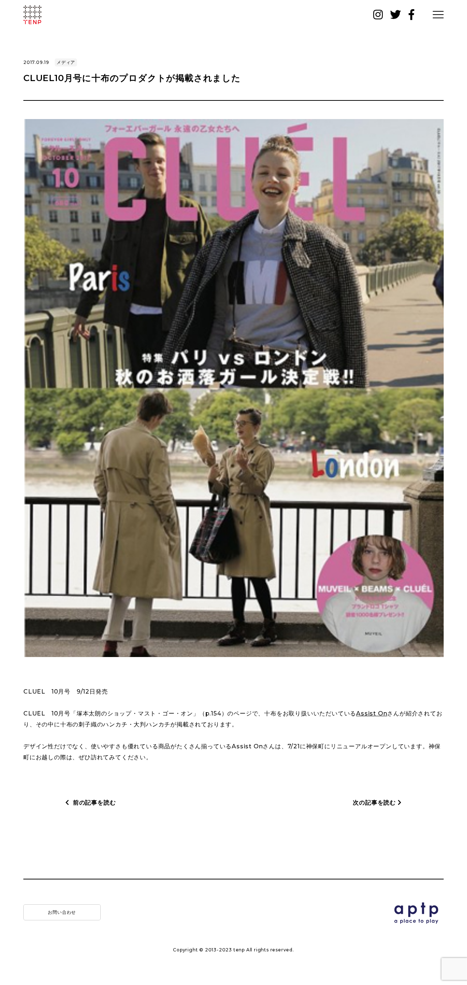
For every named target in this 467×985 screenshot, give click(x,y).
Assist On (371, 713)
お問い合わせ (62, 912)
